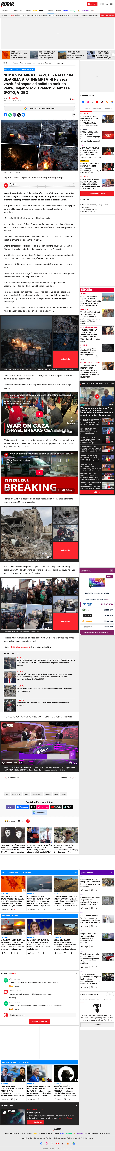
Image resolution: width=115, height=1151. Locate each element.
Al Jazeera (23, 647)
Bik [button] (86, 1000)
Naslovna (6, 63)
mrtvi (56, 794)
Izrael (7, 794)
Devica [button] (106, 1000)
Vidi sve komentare (39, 1021)
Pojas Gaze (17, 794)
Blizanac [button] (92, 1000)
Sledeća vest (66, 777)
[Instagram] (87, 102)
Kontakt (33, 1138)
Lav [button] (101, 1000)
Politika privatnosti (73, 1138)
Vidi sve (97, 492)
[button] (72, 99)
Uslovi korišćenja (87, 1138)
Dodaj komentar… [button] (17, 1015)
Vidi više (97, 1025)
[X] (92, 102)
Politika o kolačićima (53, 1138)
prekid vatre (37, 794)
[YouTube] (97, 102)
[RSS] (106, 102)
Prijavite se (37, 1122)
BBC (13, 647)
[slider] (9, 762)
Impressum (41, 1138)
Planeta (15, 63)
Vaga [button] (111, 1000)
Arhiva (63, 1138)
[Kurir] (7, 4)
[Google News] (111, 102)
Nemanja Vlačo (14, 98)
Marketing (25, 1138)
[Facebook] (82, 102)
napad (26, 794)
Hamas (63, 794)
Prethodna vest (14, 777)
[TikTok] (102, 102)
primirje (48, 794)
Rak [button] (97, 1000)
